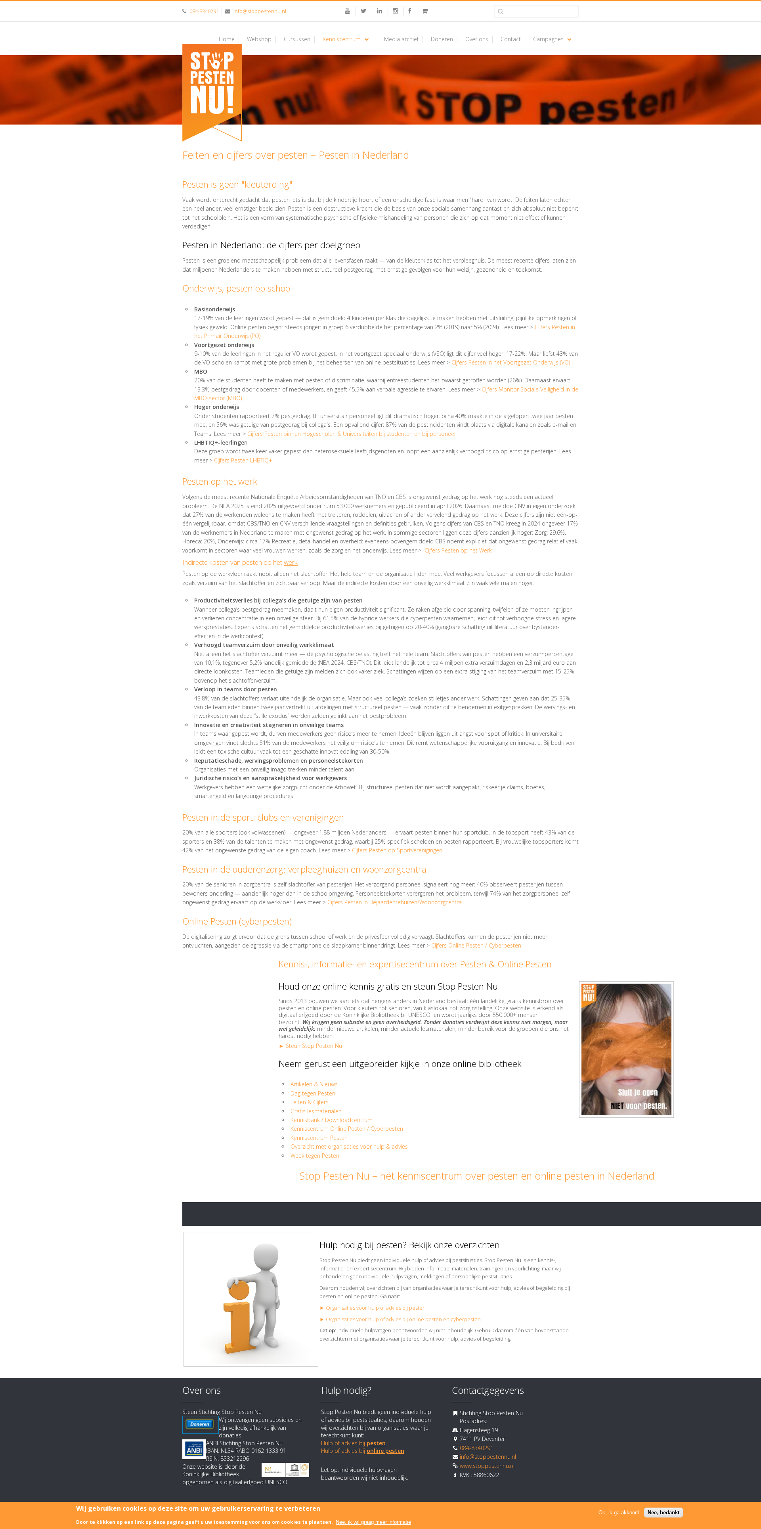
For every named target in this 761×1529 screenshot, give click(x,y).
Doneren (442, 39)
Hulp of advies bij (353, 1443)
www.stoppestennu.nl (487, 1466)
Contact (511, 39)
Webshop (259, 39)
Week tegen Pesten (315, 1155)
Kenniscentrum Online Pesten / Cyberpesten (347, 1128)
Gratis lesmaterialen (317, 1111)
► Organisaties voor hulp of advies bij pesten (372, 1307)
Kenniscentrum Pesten (319, 1137)
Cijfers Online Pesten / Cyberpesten (476, 945)
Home (227, 39)
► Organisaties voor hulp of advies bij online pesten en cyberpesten (400, 1319)
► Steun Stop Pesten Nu (310, 1045)
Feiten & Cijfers (310, 1102)
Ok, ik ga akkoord (618, 1512)
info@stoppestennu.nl (259, 11)
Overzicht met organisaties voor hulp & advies (350, 1146)
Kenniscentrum (342, 39)
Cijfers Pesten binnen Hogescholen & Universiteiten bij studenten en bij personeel (352, 433)
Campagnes (548, 39)
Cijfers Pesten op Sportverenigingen (397, 850)
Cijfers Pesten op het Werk (458, 550)
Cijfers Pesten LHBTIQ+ (243, 460)
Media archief (401, 39)
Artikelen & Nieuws (314, 1084)
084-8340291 (204, 11)
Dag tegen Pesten (313, 1093)
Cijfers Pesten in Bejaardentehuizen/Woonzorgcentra (394, 902)
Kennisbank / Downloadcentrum (332, 1120)
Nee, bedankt (663, 1512)
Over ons (476, 39)
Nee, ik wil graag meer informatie (373, 1522)
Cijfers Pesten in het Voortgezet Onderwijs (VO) (510, 362)
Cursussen (297, 39)
